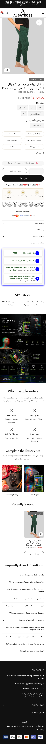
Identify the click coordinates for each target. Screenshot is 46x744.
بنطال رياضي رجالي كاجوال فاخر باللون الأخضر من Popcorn (34, 543)
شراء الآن (23, 179)
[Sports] (12, 478)
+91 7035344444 (37, 689)
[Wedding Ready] (34, 478)
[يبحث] (7, 12)
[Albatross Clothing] (22, 12)
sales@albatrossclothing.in (33, 684)
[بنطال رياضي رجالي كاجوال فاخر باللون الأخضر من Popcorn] (34, 524)
